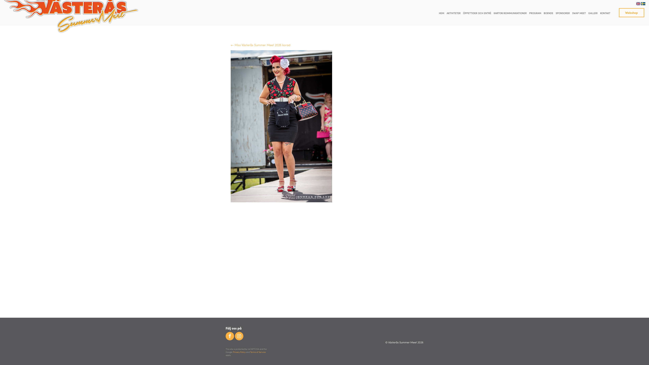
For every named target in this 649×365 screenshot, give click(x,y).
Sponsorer (563, 13)
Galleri (593, 13)
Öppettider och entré (477, 13)
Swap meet (579, 13)
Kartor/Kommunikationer (510, 13)
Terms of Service (258, 352)
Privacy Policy (239, 352)
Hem (441, 13)
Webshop (631, 12)
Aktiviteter (454, 13)
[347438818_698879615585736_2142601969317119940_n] (281, 201)
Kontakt (605, 13)
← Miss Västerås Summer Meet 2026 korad (260, 45)
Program (535, 13)
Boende (548, 13)
